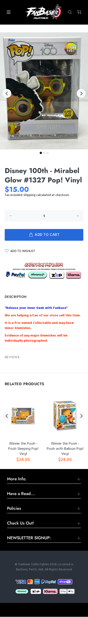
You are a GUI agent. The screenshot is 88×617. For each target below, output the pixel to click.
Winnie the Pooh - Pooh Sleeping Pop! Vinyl (23, 449)
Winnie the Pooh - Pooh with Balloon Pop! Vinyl (65, 449)
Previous (6, 93)
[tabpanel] (44, 90)
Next (81, 93)
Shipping (29, 195)
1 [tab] (41, 153)
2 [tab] (44, 153)
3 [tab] (47, 153)
